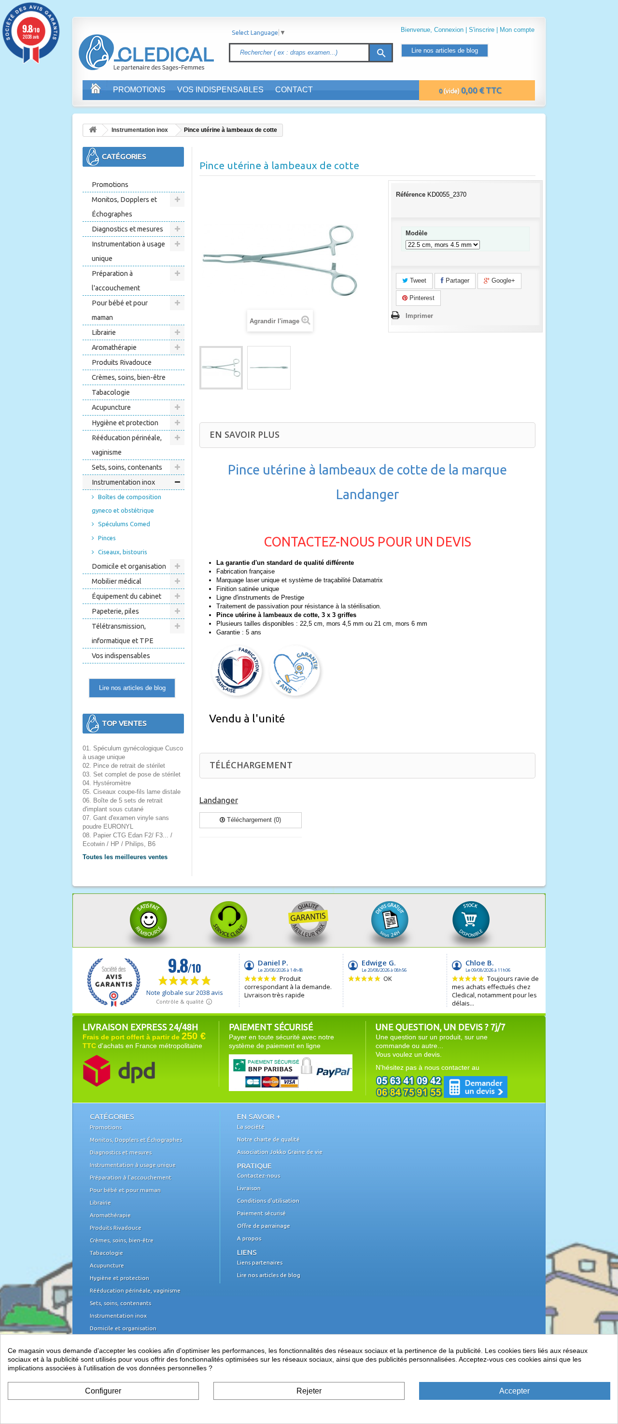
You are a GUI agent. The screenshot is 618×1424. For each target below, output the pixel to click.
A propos (249, 1238)
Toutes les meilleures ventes (125, 857)
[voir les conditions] (119, 1070)
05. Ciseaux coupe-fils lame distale (132, 791)
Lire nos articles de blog (444, 50)
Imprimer (419, 315)
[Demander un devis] (441, 1086)
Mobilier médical (116, 581)
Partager (456, 280)
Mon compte (517, 29)
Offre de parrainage (263, 1226)
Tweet (417, 280)
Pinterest (421, 298)
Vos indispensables (220, 90)
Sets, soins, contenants (127, 467)
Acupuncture (111, 407)
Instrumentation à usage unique (128, 251)
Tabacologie (111, 392)
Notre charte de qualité (268, 1139)
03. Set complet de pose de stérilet (132, 774)
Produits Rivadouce (122, 362)
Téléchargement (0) (253, 819)
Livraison (249, 1188)
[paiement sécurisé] (272, 1072)
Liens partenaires (259, 1262)
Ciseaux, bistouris (122, 551)
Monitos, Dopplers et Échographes (124, 207)
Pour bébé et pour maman (120, 310)
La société (251, 1126)
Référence (410, 194)
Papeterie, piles (115, 611)
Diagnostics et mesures (127, 229)
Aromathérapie (114, 347)
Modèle (417, 233)
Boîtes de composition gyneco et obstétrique (126, 503)
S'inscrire (481, 29)
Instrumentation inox (140, 130)
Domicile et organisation (129, 566)
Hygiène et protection (125, 423)
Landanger (218, 800)
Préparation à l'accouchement (116, 281)
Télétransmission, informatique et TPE (123, 633)
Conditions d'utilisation (268, 1200)
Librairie (104, 332)
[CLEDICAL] (129, 43)
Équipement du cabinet (126, 596)
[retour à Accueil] (93, 130)
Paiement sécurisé (261, 1213)
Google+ (502, 280)
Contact (294, 90)
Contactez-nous (258, 1175)
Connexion (449, 29)
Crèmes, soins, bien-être (129, 377)
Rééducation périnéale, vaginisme (127, 445)
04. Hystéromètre (107, 783)
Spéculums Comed (124, 523)
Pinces (107, 537)
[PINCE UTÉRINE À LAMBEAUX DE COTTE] (221, 367)
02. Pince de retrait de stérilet (124, 765)
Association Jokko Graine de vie (280, 1152)
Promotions (139, 90)
